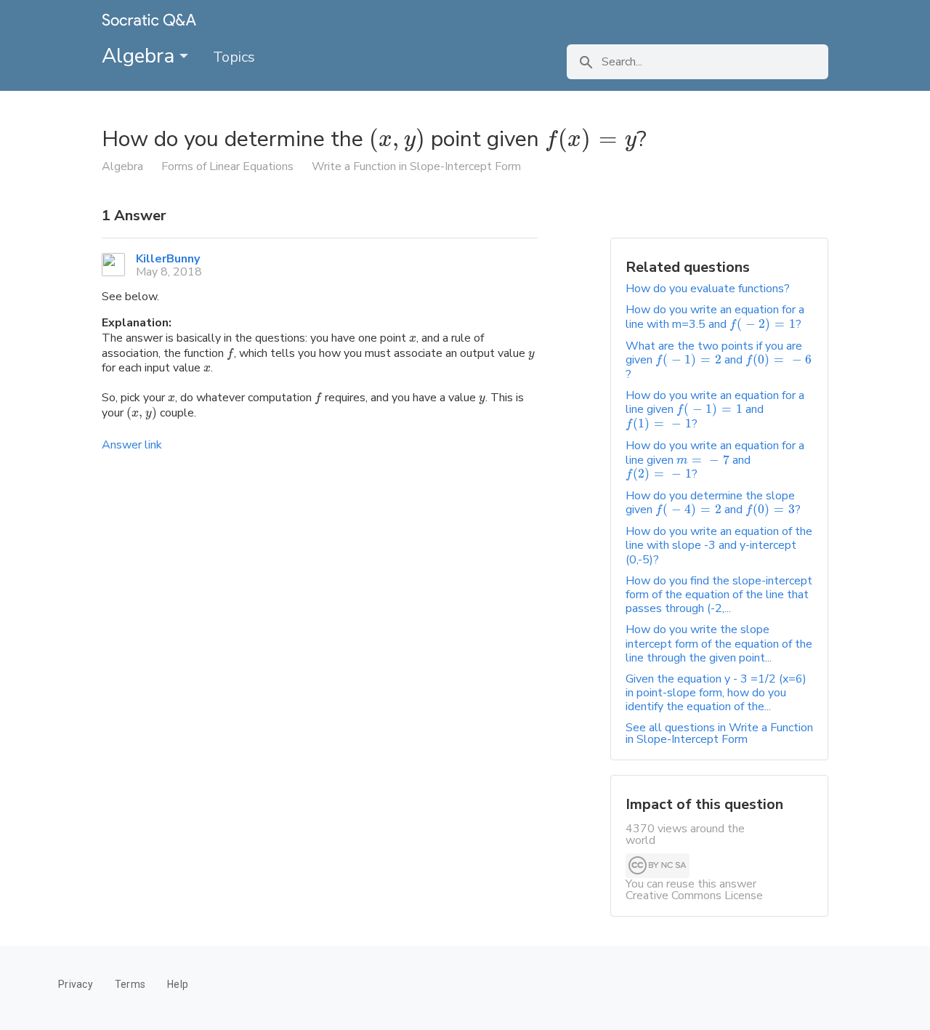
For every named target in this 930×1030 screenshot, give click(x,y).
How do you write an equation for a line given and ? (715, 409)
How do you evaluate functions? (708, 289)
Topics (234, 57)
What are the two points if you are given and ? (719, 360)
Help (177, 984)
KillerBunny (168, 259)
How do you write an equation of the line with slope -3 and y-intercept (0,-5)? (719, 545)
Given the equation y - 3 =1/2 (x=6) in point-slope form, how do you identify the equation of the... (716, 693)
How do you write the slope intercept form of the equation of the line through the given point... (719, 643)
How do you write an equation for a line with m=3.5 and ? (715, 316)
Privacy (75, 984)
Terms (130, 984)
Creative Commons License (694, 896)
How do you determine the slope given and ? (713, 503)
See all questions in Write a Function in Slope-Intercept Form (719, 733)
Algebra (140, 56)
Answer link (132, 445)
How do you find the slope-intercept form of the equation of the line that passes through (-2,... (719, 594)
